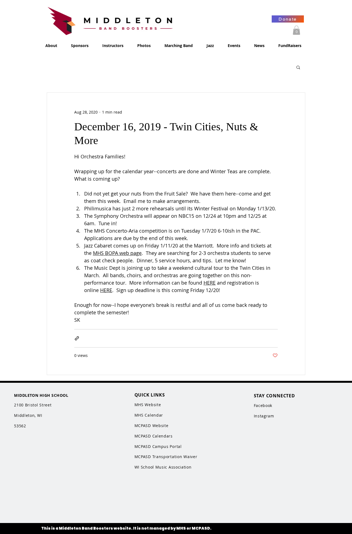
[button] (296, 30)
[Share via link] (76, 338)
